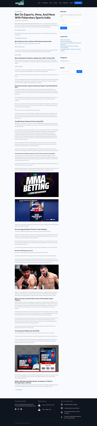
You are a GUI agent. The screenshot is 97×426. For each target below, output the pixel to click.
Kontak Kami (78, 2)
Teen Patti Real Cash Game (20, 30)
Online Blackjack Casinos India (21, 38)
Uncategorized (18, 11)
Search (79, 71)
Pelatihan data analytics (65, 39)
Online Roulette (18, 54)
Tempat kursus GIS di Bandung (66, 41)
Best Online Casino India (20, 46)
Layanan (55, 2)
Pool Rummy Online (19, 66)
